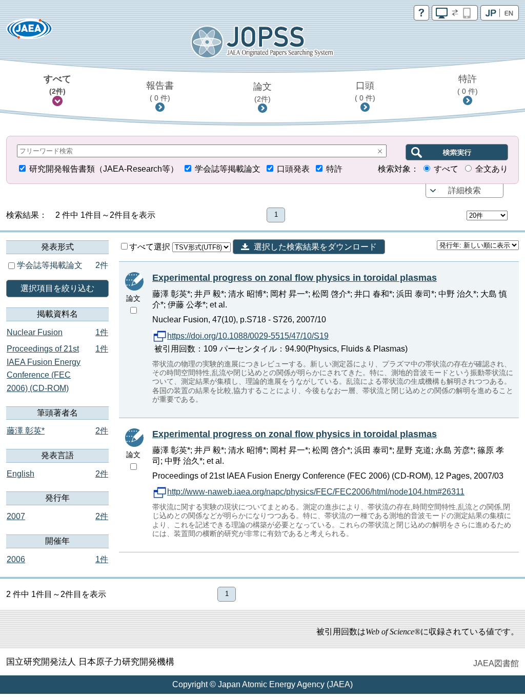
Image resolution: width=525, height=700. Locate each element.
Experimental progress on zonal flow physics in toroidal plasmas (294, 278)
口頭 (365, 91)
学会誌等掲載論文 (227, 168)
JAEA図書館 (496, 663)
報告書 (160, 91)
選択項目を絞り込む (57, 288)
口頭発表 (293, 168)
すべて (57, 84)
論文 (262, 92)
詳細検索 (464, 190)
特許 (467, 84)
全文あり (491, 168)
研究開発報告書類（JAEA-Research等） (103, 168)
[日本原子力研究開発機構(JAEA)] (29, 32)
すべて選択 (150, 246)
